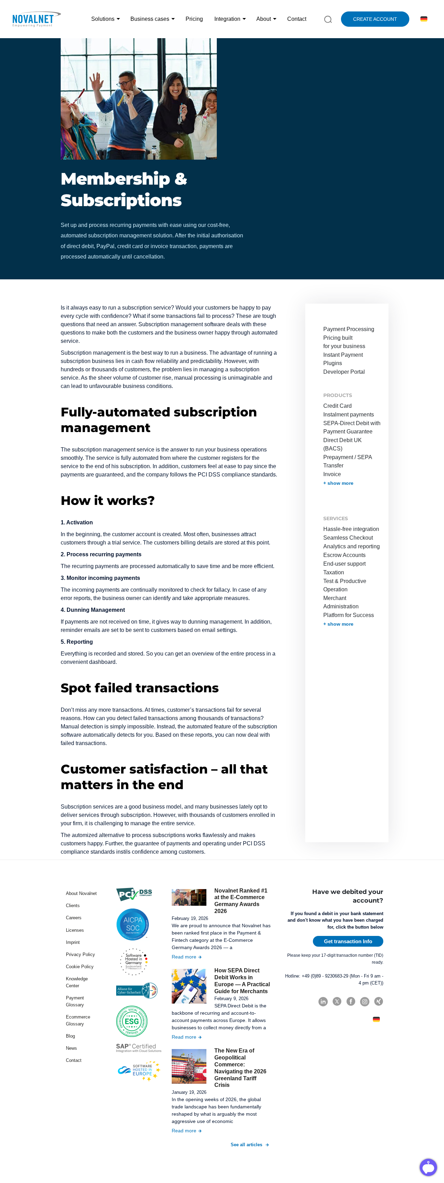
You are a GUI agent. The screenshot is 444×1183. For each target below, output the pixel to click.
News (71, 1048)
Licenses (75, 930)
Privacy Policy (80, 954)
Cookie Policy (80, 966)
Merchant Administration (341, 602)
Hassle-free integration (351, 529)
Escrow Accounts (344, 555)
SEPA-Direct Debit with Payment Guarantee (352, 427)
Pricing (194, 19)
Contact (296, 19)
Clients (73, 905)
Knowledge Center (77, 982)
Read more (184, 957)
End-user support (344, 564)
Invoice (332, 474)
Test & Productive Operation (344, 585)
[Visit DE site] (423, 19)
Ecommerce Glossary (78, 1020)
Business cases (149, 19)
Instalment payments (348, 414)
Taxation (333, 572)
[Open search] (328, 19)
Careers (74, 917)
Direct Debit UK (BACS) (342, 444)
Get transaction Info (348, 941)
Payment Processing (348, 329)
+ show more (338, 483)
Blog (70, 1036)
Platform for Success (348, 615)
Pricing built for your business (344, 342)
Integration (227, 19)
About (263, 19)
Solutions (102, 19)
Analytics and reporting (351, 546)
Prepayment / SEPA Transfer (347, 461)
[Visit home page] (36, 19)
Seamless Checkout (348, 538)
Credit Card (337, 406)
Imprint (73, 942)
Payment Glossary (75, 1001)
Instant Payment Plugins (343, 359)
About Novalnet (81, 893)
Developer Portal (344, 372)
